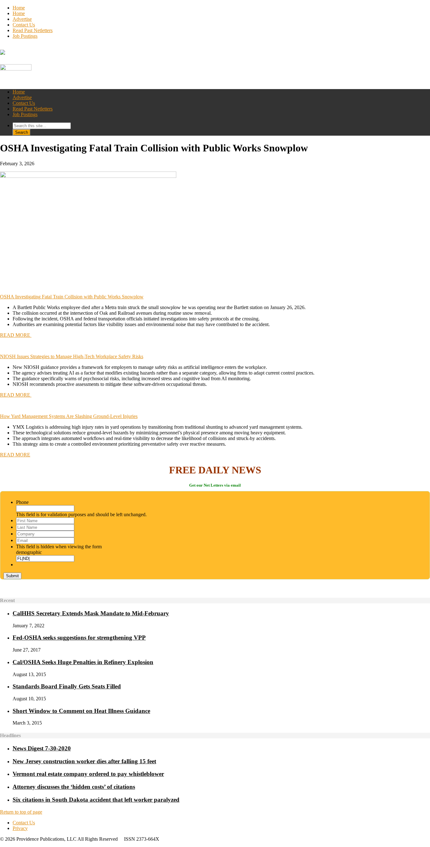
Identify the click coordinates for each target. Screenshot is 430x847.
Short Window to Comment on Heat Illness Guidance (81, 711)
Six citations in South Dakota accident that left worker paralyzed (96, 799)
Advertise (22, 19)
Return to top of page (21, 812)
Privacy (20, 828)
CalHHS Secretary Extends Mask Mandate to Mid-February (91, 613)
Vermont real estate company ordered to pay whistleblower (88, 774)
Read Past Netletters (33, 30)
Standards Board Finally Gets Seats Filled (67, 686)
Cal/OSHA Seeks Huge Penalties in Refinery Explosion (83, 662)
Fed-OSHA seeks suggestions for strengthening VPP (79, 637)
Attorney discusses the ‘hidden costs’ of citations (74, 786)
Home (19, 7)
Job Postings (25, 36)
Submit (12, 575)
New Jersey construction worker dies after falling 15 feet (84, 761)
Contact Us (24, 24)
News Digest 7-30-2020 (42, 748)
